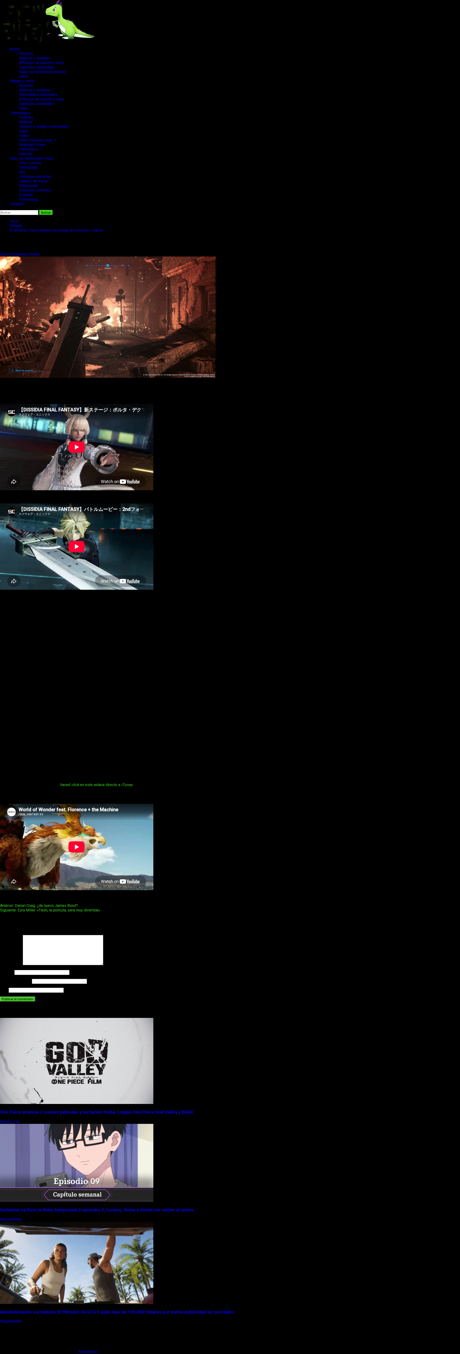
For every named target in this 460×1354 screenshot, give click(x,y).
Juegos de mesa (33, 181)
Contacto (17, 204)
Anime (15, 49)
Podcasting (28, 199)
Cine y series (30, 163)
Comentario (11, 964)
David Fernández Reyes (20, 254)
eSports (26, 154)
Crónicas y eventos (35, 190)
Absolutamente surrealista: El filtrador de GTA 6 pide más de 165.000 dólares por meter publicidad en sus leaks (116, 1312)
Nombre (6, 972)
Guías (24, 131)
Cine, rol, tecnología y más (31, 158)
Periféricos (28, 149)
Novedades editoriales (38, 94)
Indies (24, 135)
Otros (24, 76)
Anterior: (39, 905)
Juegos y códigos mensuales (44, 126)
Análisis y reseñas (34, 58)
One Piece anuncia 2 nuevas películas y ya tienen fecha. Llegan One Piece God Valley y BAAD (96, 1112)
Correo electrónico (15, 981)
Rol (22, 172)
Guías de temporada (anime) (42, 72)
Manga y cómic (22, 81)
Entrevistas (28, 185)
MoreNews (88, 1351)
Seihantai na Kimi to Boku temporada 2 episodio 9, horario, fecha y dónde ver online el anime (97, 1210)
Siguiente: (50, 910)
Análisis (26, 122)
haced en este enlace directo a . (96, 784)
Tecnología (28, 167)
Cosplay (26, 195)
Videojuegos (20, 113)
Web (4, 990)
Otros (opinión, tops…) (37, 140)
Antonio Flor (10, 1121)
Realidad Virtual (32, 144)
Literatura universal (35, 176)
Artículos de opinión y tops (41, 62)
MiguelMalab (11, 1219)
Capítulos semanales (36, 67)
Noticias (26, 53)
